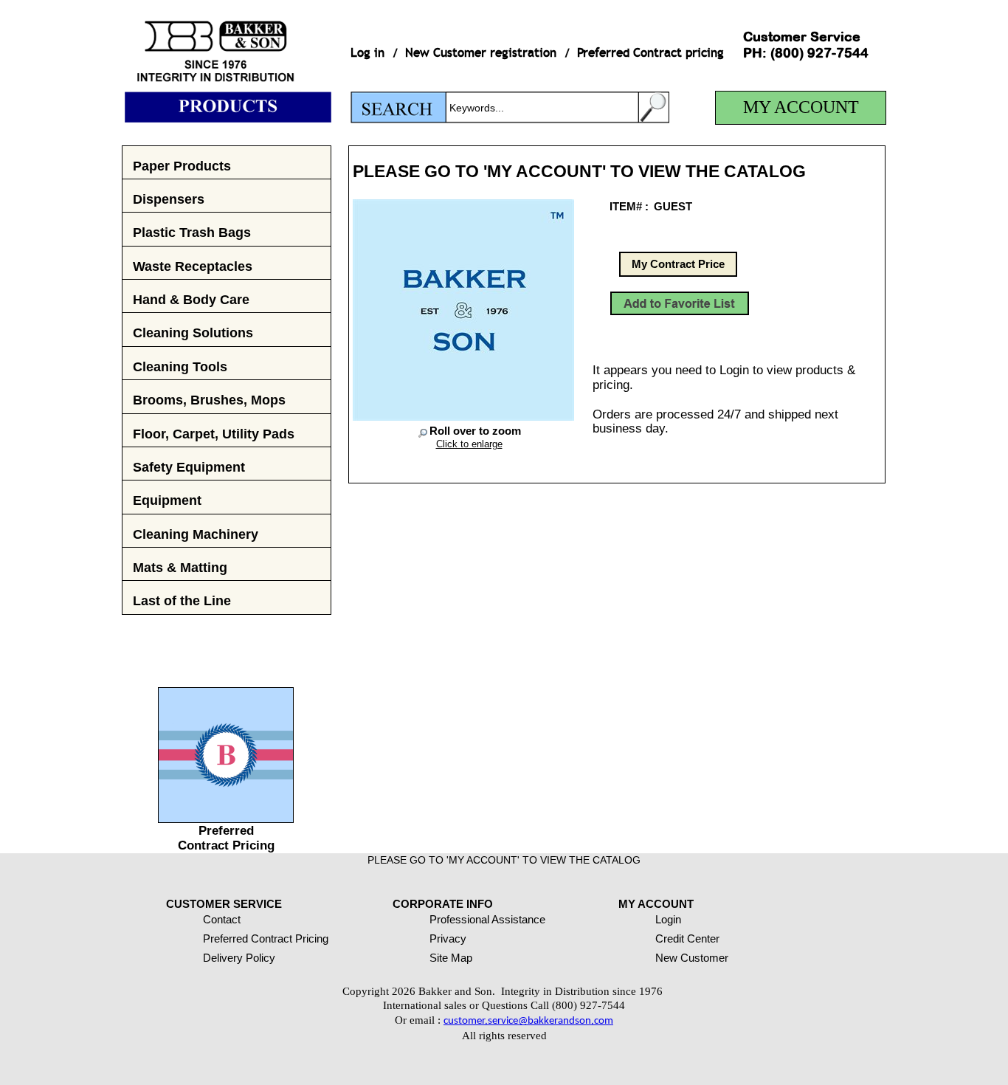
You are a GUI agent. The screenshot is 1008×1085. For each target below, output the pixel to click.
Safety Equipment (189, 467)
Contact (222, 919)
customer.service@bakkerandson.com (528, 1021)
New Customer (691, 957)
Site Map (450, 957)
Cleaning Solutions (193, 332)
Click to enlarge (469, 444)
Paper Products (182, 165)
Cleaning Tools (180, 366)
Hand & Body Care (191, 299)
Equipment (167, 500)
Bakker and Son (227, 61)
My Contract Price (678, 264)
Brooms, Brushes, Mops (209, 399)
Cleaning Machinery (195, 534)
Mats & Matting (180, 567)
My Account (801, 107)
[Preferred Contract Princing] (226, 818)
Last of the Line (182, 600)
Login (668, 919)
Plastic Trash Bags (192, 232)
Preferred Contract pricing (650, 53)
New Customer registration (480, 53)
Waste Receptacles (192, 266)
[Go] (653, 107)
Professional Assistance (487, 919)
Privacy (447, 938)
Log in (367, 53)
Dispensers (168, 199)
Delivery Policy (239, 957)
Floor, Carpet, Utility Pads (213, 433)
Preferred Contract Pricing (226, 838)
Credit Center (687, 938)
